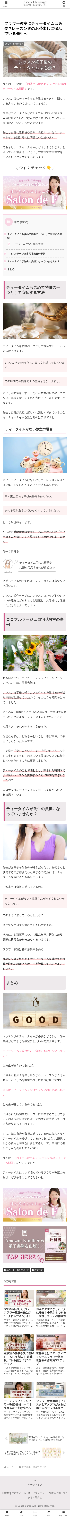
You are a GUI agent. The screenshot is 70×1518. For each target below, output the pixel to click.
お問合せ (37, 1497)
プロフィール (19, 1493)
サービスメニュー (37, 1493)
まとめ (10, 269)
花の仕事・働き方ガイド (17, 1270)
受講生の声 (55, 1493)
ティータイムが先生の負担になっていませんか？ (33, 261)
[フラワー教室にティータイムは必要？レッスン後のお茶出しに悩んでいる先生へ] (42, 852)
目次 (16, 222)
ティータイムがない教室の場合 (28, 243)
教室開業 (38, 1270)
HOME (6, 1493)
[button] (63, 764)
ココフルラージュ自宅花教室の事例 (26, 253)
